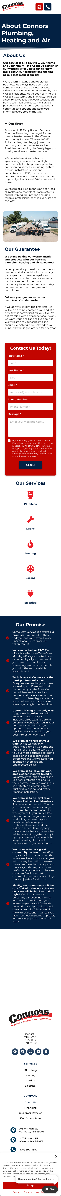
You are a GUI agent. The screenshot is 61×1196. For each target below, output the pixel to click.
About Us (30, 1102)
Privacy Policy (40, 1192)
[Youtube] (38, 1051)
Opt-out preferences (22, 1192)
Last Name (16, 370)
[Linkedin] (46, 1051)
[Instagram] (30, 1051)
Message (14, 414)
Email (12, 384)
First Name (16, 355)
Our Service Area (30, 1118)
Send (30, 465)
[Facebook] (23, 1051)
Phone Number (18, 399)
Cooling (30, 1080)
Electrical (30, 1085)
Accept (30, 1185)
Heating (30, 1075)
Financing (30, 1107)
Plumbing (30, 1070)
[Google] (15, 1051)
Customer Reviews (30, 1112)
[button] (56, 1156)
